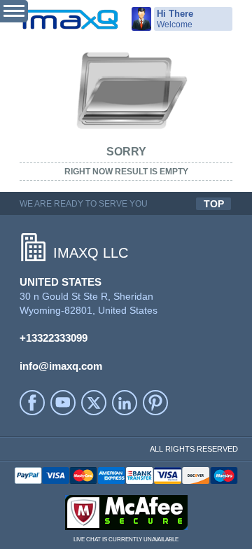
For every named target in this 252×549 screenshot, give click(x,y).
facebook (32, 402)
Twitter (94, 402)
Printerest (155, 402)
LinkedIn (124, 402)
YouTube (63, 402)
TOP (214, 203)
